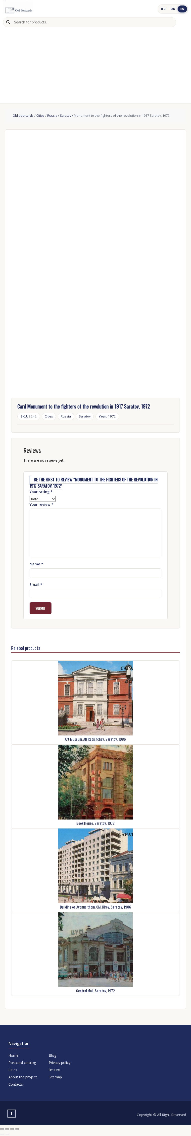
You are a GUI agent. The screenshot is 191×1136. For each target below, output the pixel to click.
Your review (41, 504)
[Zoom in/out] (2, 1129)
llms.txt (54, 1069)
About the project (22, 1077)
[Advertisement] (95, 65)
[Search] (8, 22)
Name (36, 564)
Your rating (41, 491)
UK (173, 9)
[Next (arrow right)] (7, 1134)
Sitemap (55, 1077)
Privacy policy (59, 1062)
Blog (52, 1055)
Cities (40, 115)
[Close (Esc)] (17, 1129)
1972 (107, 416)
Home (13, 1055)
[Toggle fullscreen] (7, 1129)
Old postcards (23, 115)
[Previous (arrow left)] (2, 1134)
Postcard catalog (22, 1062)
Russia (52, 115)
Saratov (65, 115)
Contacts (15, 1084)
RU (163, 9)
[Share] (12, 1129)
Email (36, 584)
